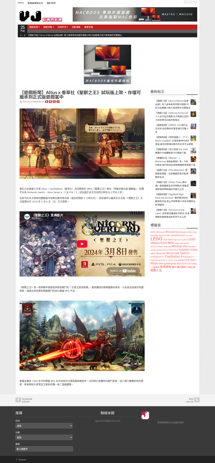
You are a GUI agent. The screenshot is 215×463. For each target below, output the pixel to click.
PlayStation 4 (173, 256)
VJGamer (26, 101)
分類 (17, 432)
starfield (181, 260)
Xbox (154, 263)
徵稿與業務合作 (35, 3)
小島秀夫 (155, 267)
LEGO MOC (167, 242)
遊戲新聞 (33, 26)
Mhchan (177, 246)
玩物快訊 (61, 26)
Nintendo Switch (177, 253)
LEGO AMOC (168, 239)
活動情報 (76, 26)
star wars (190, 260)
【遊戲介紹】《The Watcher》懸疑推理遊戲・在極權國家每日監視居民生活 (171, 173)
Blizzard (170, 231)
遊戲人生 (156, 270)
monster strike (188, 249)
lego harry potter (180, 239)
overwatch (155, 256)
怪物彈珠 (165, 267)
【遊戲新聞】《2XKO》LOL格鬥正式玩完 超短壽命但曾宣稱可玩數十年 (172, 128)
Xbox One (182, 263)
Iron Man (189, 235)
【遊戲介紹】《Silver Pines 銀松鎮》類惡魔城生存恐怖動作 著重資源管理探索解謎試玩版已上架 (172, 186)
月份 (17, 420)
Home (21, 2)
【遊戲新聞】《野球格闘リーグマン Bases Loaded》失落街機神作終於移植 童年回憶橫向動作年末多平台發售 (174, 141)
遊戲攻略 (47, 26)
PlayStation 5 (188, 256)
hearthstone (178, 235)
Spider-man (172, 260)
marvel (167, 246)
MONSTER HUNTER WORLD (167, 250)
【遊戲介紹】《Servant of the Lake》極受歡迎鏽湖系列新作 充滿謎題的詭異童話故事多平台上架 (172, 213)
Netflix (153, 253)
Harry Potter (164, 235)
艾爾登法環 (191, 267)
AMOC (153, 231)
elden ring (192, 231)
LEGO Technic (156, 246)
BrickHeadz (181, 231)
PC (163, 256)
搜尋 (17, 444)
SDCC (165, 260)
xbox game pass (167, 263)
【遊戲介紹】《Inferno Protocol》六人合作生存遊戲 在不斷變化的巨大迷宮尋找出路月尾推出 (69, 35)
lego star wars (182, 243)
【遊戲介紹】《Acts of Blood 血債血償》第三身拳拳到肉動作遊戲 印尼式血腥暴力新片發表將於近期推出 (172, 104)
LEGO (156, 238)
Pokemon (154, 260)
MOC (185, 246)
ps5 (160, 259)
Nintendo (161, 253)
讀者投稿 (88, 26)
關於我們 (51, 3)
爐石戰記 (181, 266)
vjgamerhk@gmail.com (107, 420)
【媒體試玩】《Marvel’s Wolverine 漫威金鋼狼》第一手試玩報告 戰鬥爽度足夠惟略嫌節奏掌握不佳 (175, 161)
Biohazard (161, 232)
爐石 (174, 266)
